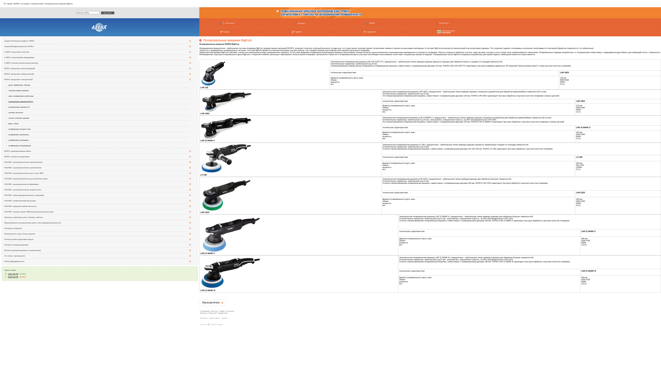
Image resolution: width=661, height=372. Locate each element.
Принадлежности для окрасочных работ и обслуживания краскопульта (32, 223)
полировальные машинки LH (18, 107)
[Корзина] (221, 33)
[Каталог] (296, 24)
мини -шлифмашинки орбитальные (21, 96)
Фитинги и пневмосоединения (16, 245)
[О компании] (220, 24)
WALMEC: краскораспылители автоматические (23, 162)
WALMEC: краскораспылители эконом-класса (22, 190)
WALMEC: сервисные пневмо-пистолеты (20, 206)
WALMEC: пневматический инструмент (20, 201)
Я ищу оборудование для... (14, 261)
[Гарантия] (292, 33)
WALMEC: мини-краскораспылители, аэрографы (24, 195)
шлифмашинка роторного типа (19, 129)
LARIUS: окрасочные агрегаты (16, 52)
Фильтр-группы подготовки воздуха (18, 239)
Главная (9, 4)
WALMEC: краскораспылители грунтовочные (22, 168)
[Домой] (4, 4)
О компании (205, 311)
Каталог (214, 311)
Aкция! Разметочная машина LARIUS (19, 41)
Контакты (230, 311)
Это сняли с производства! (14, 256)
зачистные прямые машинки (18, 90)
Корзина (226, 32)
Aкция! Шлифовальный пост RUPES (19, 46)
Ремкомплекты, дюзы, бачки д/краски (19, 234)
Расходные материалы (13, 228)
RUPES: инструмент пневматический (19, 74)
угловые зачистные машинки (18, 118)
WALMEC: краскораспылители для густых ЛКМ (23, 173)
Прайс (222, 311)
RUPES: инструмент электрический (18, 79)
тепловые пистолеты (15, 112)
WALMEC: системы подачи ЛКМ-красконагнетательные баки (29, 212)
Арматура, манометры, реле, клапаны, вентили (23, 217)
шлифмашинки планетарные (18, 140)
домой (224, 318)
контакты (203, 318)
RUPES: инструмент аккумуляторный (19, 68)
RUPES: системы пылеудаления (16, 157)
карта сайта (215, 318)
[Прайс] (367, 24)
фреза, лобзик (13, 124)
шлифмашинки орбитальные (18, 135)
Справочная (371, 32)
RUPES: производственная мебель (17, 151)
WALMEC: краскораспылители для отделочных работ (26, 179)
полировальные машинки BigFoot (20, 101)
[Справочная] (364, 33)
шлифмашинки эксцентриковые (19, 146)
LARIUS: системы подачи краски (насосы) (21, 63)
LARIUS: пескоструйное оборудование (19, 57)
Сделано (203, 324)
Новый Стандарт (217, 324)
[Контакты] (437, 24)
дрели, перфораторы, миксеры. (19, 85)
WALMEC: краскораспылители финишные (21, 184)
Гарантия (298, 32)
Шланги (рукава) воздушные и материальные (22, 250)
